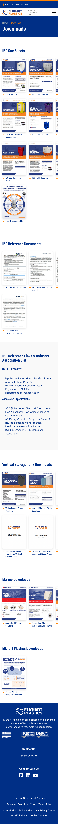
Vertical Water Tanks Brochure (14, 509)
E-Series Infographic (14, 221)
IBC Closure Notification (15, 287)
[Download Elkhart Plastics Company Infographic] (14, 672)
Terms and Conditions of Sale (21, 804)
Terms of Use (44, 804)
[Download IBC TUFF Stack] (14, 75)
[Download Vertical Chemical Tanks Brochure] (41, 488)
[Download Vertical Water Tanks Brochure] (14, 488)
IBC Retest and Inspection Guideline (13, 331)
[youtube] (36, 775)
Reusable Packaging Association (23, 422)
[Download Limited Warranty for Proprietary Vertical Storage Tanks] (14, 532)
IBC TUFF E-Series (40, 94)
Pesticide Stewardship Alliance (22, 426)
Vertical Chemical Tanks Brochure (42, 509)
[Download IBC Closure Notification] (14, 268)
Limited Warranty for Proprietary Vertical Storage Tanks (14, 554)
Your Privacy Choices (45, 810)
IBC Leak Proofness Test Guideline (42, 288)
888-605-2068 (29, 755)
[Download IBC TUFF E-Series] (41, 75)
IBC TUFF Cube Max (40, 178)
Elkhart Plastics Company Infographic (14, 693)
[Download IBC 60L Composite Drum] (14, 158)
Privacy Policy (9, 810)
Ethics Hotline (25, 810)
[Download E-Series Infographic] (14, 202)
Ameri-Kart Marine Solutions (13, 624)
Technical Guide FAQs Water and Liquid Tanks (42, 552)
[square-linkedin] (28, 775)
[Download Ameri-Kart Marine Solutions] (14, 603)
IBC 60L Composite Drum (13, 179)
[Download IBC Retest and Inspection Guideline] (14, 311)
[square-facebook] (21, 775)
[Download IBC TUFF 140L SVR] (41, 115)
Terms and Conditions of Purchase (29, 798)
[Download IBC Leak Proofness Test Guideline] (41, 268)
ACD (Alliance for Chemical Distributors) (28, 408)
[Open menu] (54, 12)
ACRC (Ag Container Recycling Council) (27, 419)
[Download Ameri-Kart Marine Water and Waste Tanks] (41, 603)
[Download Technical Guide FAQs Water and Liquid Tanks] (41, 532)
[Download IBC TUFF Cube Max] (41, 158)
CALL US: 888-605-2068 (16, 4)
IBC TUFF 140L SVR (40, 134)
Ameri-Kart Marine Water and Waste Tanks (42, 624)
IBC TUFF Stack (12, 94)
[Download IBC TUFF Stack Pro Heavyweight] (14, 115)
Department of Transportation (22, 392)
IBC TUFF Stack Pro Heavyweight (13, 136)
